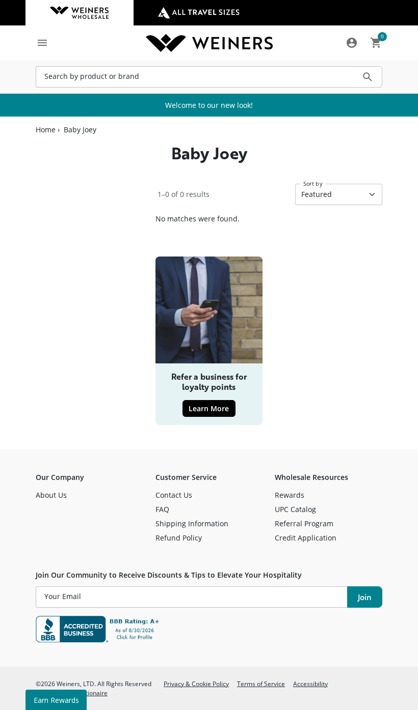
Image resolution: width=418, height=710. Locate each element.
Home (46, 129)
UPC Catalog (295, 509)
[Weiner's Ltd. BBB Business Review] (209, 629)
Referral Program (304, 523)
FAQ (162, 509)
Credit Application (305, 538)
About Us (51, 495)
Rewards (289, 495)
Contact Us (173, 495)
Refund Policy (178, 538)
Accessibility (310, 683)
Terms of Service (261, 683)
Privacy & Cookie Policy (196, 683)
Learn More (212, 408)
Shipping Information (191, 523)
